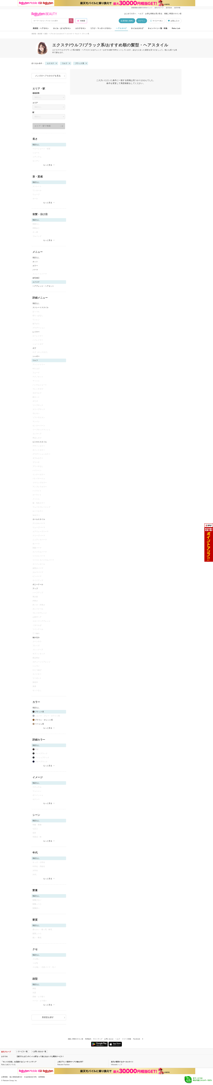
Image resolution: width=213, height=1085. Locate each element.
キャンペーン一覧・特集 (158, 28)
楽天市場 (177, 8)
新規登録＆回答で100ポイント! (141, 8)
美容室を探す (48, 1017)
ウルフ (77, 34)
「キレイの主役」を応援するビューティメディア (18, 1062)
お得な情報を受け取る (153, 14)
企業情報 (4, 1077)
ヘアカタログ (121, 28)
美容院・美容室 (37, 34)
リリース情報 (126, 1039)
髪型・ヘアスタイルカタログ (54, 34)
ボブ (34, 348)
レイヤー (36, 332)
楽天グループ (159, 8)
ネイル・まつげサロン (62, 28)
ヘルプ (140, 14)
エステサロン (80, 28)
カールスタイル (39, 519)
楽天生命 (169, 8)
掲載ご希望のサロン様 (172, 14)
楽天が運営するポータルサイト (122, 1062)
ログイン (141, 21)
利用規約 (88, 1039)
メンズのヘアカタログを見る (48, 76)
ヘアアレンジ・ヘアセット (43, 286)
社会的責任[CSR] (30, 1077)
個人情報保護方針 (15, 1077)
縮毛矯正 (36, 278)
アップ (35, 588)
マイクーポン (158, 21)
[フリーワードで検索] (71, 20)
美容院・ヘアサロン (41, 28)
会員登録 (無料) (127, 21)
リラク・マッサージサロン (101, 28)
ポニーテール (38, 584)
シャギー (36, 356)
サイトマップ (97, 1039)
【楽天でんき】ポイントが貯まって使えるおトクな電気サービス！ (40, 1056)
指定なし (36, 258)
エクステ (69, 34)
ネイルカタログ (137, 28)
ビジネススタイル (40, 442)
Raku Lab (176, 28)
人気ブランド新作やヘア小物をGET (70, 1062)
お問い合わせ (108, 1039)
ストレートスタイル (41, 307)
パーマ (35, 270)
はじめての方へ (130, 14)
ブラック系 (79, 63)
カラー (35, 266)
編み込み (36, 637)
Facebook (136, 1039)
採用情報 (41, 1077)
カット (35, 262)
